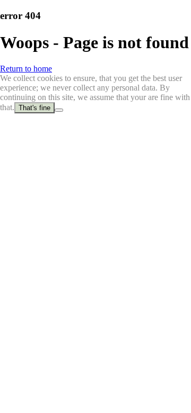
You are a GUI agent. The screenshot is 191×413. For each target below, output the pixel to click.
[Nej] (59, 110)
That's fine (34, 108)
